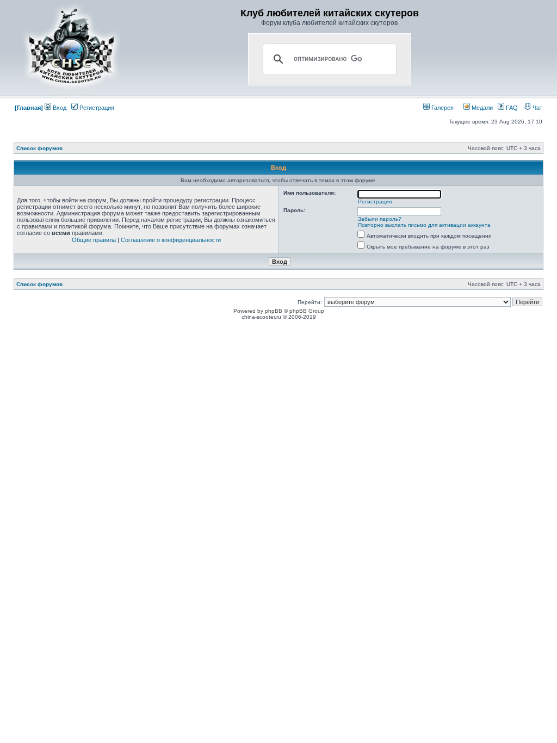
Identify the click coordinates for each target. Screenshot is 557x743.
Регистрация (96, 107)
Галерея (442, 107)
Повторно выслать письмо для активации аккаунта (424, 225)
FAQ (511, 107)
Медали (481, 107)
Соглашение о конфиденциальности (171, 240)
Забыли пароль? (379, 219)
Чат (536, 107)
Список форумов (39, 148)
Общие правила (94, 240)
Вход (58, 107)
